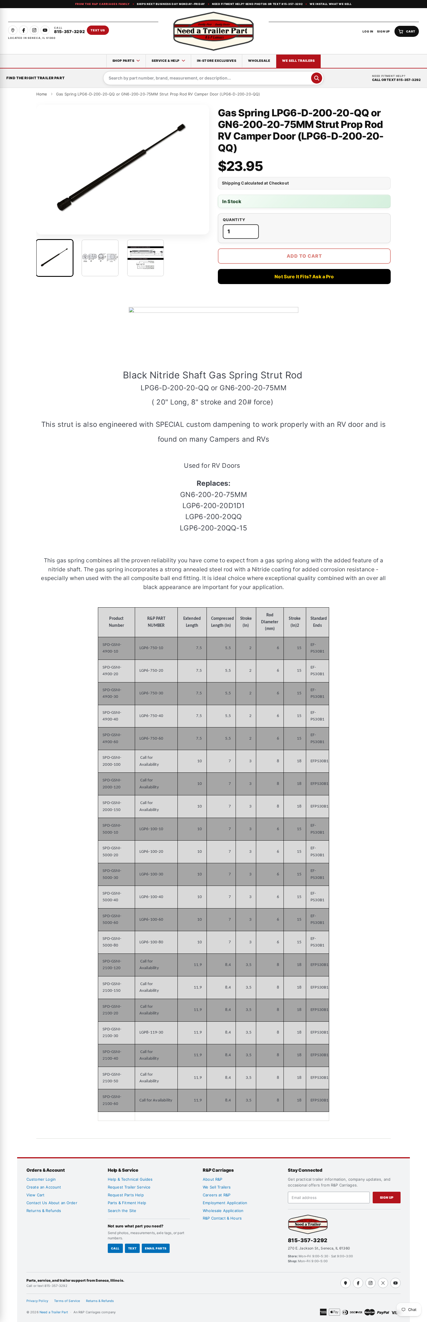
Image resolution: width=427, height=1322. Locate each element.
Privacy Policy (37, 1301)
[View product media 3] (145, 258)
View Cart (35, 1195)
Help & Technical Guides (130, 1179)
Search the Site (122, 1210)
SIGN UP (383, 31)
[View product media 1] (54, 258)
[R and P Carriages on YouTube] (45, 30)
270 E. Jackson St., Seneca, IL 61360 (319, 1248)
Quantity (234, 220)
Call (115, 1248)
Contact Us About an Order (51, 1202)
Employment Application (225, 1202)
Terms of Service (67, 1301)
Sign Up (387, 1197)
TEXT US (98, 30)
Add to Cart (304, 256)
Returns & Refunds (43, 1210)
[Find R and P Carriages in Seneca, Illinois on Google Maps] (12, 30)
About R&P (212, 1179)
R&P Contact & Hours (222, 1218)
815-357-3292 (307, 1240)
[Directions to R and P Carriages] (345, 1283)
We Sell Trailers (298, 61)
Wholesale (259, 61)
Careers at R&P (216, 1195)
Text (132, 1248)
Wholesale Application (223, 1210)
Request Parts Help (126, 1195)
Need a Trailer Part (54, 1312)
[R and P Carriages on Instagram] (34, 30)
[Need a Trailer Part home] (213, 31)
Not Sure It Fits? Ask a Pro (304, 276)
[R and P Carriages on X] (383, 1283)
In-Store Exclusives (216, 61)
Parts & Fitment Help (127, 1202)
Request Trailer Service (129, 1187)
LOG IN (368, 31)
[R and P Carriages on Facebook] (23, 30)
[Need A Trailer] (308, 1224)
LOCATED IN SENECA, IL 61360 (31, 38)
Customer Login (41, 1179)
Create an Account (43, 1187)
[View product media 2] (100, 258)
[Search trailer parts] (316, 78)
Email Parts (155, 1248)
